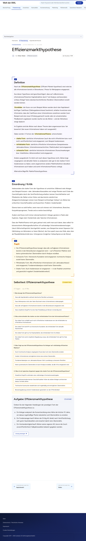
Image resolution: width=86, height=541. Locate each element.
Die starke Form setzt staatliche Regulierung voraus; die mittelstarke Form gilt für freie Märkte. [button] (41, 338)
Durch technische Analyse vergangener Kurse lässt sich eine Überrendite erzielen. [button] (39, 352)
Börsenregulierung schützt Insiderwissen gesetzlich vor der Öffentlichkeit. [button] (37, 390)
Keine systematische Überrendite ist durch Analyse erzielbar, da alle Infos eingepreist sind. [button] (42, 364)
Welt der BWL (9, 3)
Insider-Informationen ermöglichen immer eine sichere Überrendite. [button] (35, 356)
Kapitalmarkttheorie (35, 40)
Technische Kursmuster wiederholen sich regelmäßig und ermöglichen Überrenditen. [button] (40, 385)
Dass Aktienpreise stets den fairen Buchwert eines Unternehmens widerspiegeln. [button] (39, 301)
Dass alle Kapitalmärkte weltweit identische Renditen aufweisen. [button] (34, 297)
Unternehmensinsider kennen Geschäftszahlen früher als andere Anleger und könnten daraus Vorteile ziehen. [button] (41, 380)
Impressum (6, 526)
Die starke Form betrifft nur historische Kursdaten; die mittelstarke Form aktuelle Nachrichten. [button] (39, 327)
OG (13, 55)
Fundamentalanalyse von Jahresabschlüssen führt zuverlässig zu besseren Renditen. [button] (40, 360)
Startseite (15, 40)
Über (4, 518)
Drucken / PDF (68, 56)
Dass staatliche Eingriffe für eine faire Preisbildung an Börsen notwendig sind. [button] (38, 310)
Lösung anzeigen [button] (20, 433)
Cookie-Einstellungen (9, 530)
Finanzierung (24, 40)
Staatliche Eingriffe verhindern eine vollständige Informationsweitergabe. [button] (37, 375)
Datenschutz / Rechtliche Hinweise (13, 522)
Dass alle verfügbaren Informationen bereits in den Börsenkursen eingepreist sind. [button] (39, 305)
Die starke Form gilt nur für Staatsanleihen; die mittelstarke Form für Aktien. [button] (37, 333)
